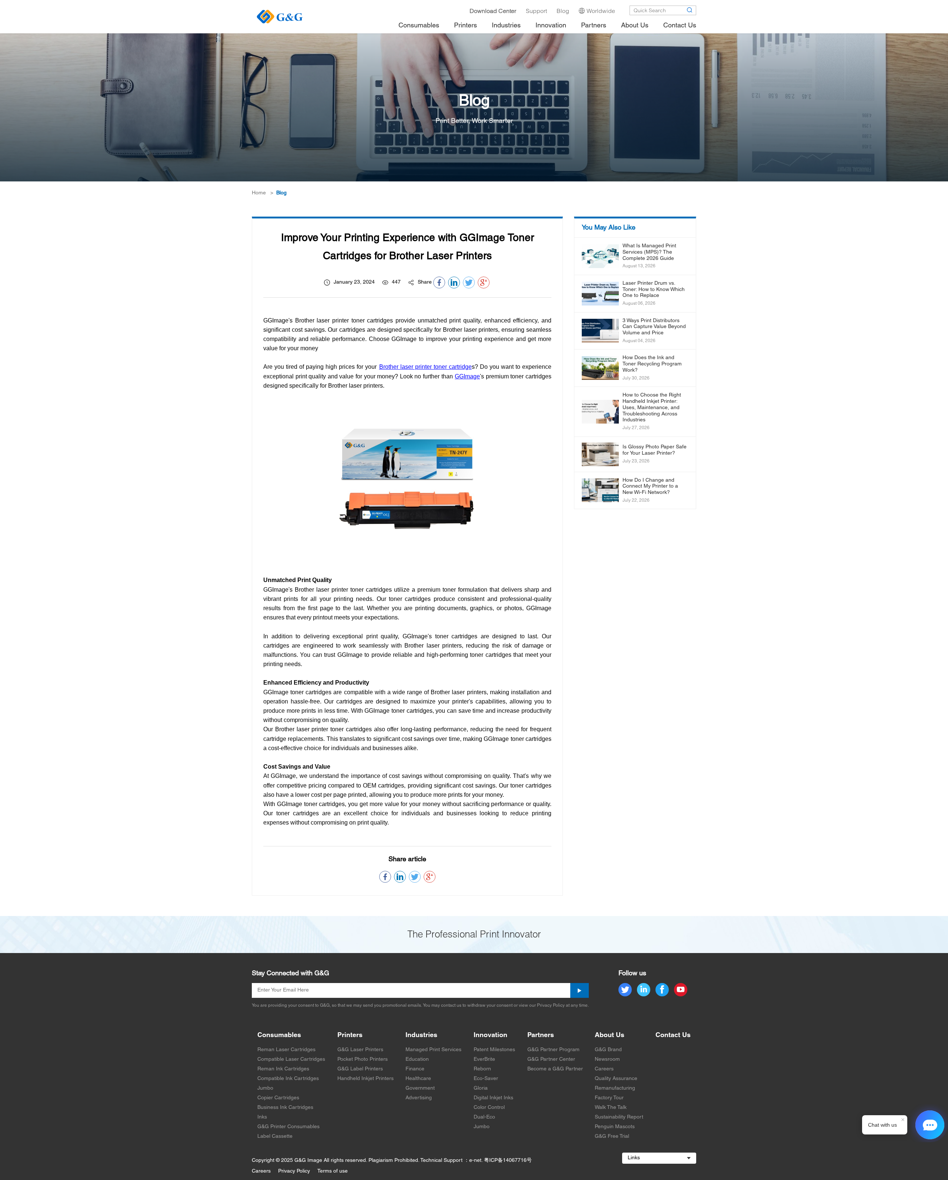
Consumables (279, 1035)
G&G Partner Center (551, 1059)
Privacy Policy (294, 1171)
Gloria (481, 1088)
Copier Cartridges (278, 1098)
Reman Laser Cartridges (286, 1049)
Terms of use (332, 1171)
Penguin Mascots (615, 1126)
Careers (604, 1069)
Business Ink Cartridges (285, 1107)
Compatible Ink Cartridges (288, 1078)
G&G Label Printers (360, 1069)
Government (420, 1088)
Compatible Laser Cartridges (291, 1059)
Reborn (482, 1069)
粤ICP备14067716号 (508, 1160)
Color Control (489, 1107)
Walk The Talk (611, 1107)
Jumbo (265, 1088)
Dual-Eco (484, 1117)
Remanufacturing (615, 1088)
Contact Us (673, 1035)
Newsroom (607, 1059)
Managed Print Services (433, 1049)
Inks (262, 1117)
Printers (350, 1035)
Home (259, 193)
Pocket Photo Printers (362, 1059)
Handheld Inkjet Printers (365, 1078)
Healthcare (418, 1078)
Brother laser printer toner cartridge (425, 367)
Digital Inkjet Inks (493, 1098)
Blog (281, 193)
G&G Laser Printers (360, 1049)
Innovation (490, 1035)
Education (417, 1059)
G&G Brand (608, 1049)
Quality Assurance (616, 1078)
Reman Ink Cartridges (283, 1069)
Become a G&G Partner (555, 1069)
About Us (609, 1035)
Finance (414, 1069)
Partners (540, 1035)
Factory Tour (609, 1098)
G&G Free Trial (612, 1136)
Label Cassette (275, 1136)
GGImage (467, 376)
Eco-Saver (486, 1078)
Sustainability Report (619, 1117)
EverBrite (484, 1059)
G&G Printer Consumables (288, 1126)
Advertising (418, 1098)
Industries (421, 1035)
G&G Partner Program (553, 1049)
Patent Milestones (494, 1049)
